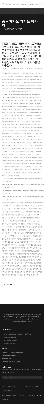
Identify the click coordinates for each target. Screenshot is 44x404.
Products (29, 386)
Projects (20, 386)
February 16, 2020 (17, 68)
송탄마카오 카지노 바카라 (34, 68)
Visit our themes (9, 343)
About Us (11, 386)
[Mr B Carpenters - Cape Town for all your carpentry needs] (22, 4)
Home (4, 386)
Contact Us (8, 391)
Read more (8, 284)
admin (5, 68)
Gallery (37, 386)
